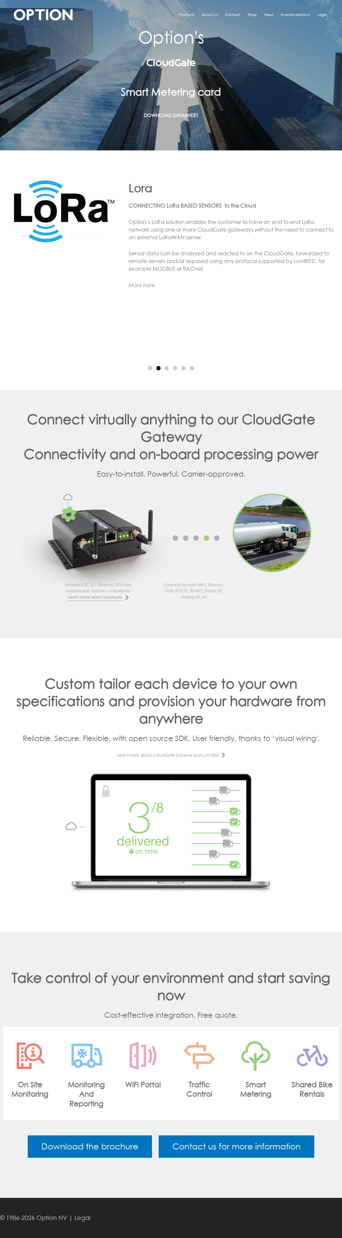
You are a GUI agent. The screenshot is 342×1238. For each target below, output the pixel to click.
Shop (252, 14)
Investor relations (295, 14)
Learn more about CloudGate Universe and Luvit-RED (168, 755)
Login (322, 14)
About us (210, 14)
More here (142, 285)
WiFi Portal (90, 1084)
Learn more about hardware (95, 597)
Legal (82, 1217)
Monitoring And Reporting (33, 1094)
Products (186, 14)
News (269, 14)
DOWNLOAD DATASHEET (171, 115)
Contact (232, 14)
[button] (150, 368)
